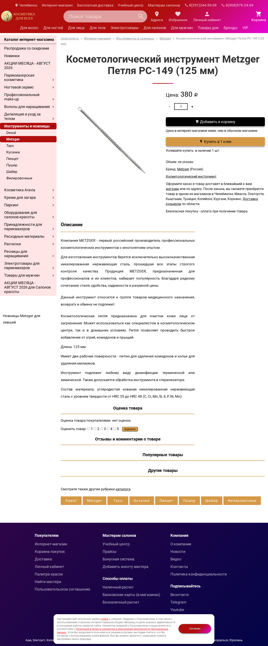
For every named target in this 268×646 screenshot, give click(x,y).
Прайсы (109, 551)
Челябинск (27, 5)
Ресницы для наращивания (16, 253)
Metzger (13, 139)
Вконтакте (179, 594)
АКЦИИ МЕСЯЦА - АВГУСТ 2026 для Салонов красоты (27, 287)
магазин (172, 189)
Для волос (29, 28)
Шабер (11, 172)
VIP (245, 28)
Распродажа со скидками (26, 48)
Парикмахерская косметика (19, 77)
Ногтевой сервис (19, 87)
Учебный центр (130, 5)
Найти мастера (48, 581)
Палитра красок (49, 574)
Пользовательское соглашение (62, 589)
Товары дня (208, 28)
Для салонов (155, 28)
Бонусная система (118, 559)
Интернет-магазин (57, 5)
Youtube (177, 609)
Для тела (98, 28)
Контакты (179, 566)
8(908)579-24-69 (239, 5)
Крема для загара (20, 197)
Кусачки (13, 152)
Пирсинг (11, 205)
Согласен (194, 628)
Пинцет (12, 159)
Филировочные (19, 178)
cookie (104, 619)
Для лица (76, 28)
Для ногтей (53, 28)
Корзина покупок (50, 551)
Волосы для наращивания (27, 106)
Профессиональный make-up (21, 96)
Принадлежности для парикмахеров (23, 226)
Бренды (230, 28)
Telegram (178, 602)
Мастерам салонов (164, 5)
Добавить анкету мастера (125, 566)
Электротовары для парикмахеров (22, 265)
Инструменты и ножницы (27, 126)
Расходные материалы (24, 236)
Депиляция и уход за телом (22, 116)
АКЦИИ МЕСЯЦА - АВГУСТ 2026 (27, 65)
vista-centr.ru (70, 38)
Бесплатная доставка (95, 5)
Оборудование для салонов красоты (20, 214)
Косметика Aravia (19, 190)
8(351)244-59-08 (202, 5)
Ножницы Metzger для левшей (21, 319)
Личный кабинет (49, 566)
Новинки (11, 56)
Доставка (43, 559)
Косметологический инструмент (191, 177)
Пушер (11, 165)
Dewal (11, 133)
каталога (123, 489)
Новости (177, 551)
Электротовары (125, 28)
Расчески (12, 244)
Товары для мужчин (22, 275)
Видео (175, 559)
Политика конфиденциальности (198, 574)
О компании (180, 544)
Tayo (10, 146)
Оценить (129, 429)
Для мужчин (182, 28)
